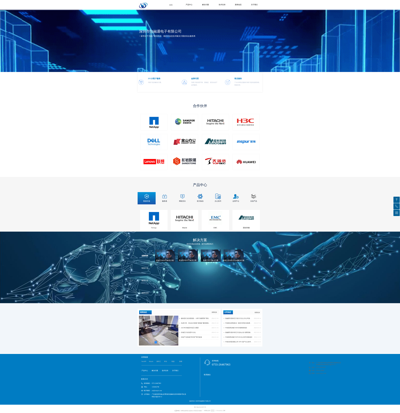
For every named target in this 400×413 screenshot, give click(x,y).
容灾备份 (200, 201)
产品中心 (189, 5)
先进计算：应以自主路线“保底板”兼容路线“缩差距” (196, 323)
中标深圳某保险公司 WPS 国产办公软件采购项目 (239, 342)
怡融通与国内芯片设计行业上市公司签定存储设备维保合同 (239, 318)
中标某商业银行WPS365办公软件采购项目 (238, 337)
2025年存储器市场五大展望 (190, 328)
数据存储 (146, 201)
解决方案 (205, 5)
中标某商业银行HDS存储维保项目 (236, 328)
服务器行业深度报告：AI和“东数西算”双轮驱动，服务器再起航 (196, 318)
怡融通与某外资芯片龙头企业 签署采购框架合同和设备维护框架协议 (239, 332)
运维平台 (235, 201)
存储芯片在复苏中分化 (188, 332)
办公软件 (218, 201)
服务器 (164, 201)
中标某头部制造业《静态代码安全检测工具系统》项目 (239, 323)
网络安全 (182, 201)
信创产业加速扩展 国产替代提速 (191, 337)
